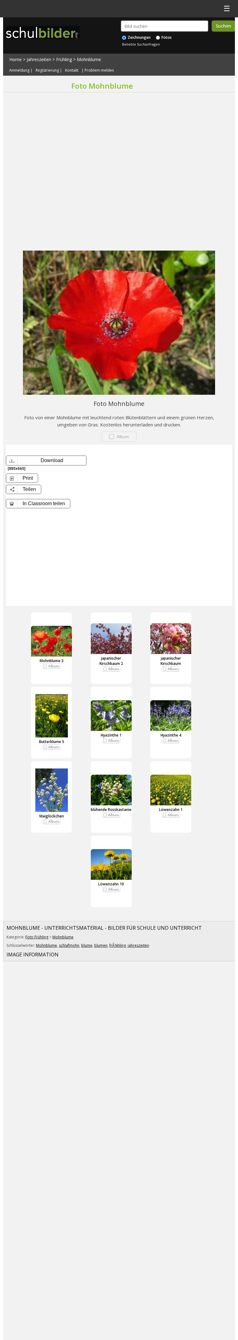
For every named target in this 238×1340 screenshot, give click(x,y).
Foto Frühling (36, 937)
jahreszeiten (138, 945)
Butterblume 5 (51, 741)
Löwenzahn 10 (111, 884)
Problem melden (99, 70)
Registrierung (47, 70)
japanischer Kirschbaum (171, 661)
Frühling (64, 59)
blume (86, 945)
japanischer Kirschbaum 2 (111, 661)
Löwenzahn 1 (171, 809)
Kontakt (71, 70)
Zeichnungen (139, 37)
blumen (101, 945)
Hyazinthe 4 (171, 735)
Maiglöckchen (51, 816)
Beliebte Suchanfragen (141, 44)
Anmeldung (19, 70)
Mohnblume (89, 59)
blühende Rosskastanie (111, 809)
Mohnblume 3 (52, 660)
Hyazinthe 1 (111, 735)
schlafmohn (69, 945)
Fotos (166, 37)
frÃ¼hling (117, 945)
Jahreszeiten (39, 59)
